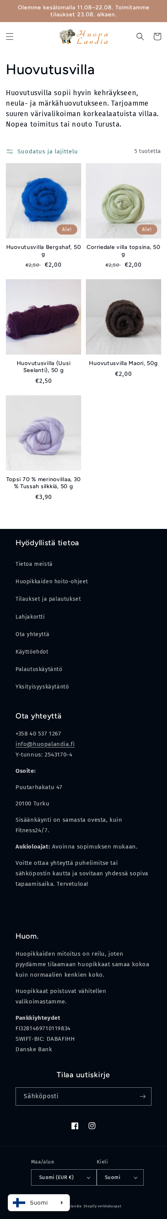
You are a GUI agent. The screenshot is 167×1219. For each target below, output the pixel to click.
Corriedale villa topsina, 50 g (123, 250)
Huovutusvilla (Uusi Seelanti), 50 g (44, 367)
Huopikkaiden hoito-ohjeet (52, 581)
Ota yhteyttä (32, 634)
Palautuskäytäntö (39, 669)
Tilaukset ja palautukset (48, 599)
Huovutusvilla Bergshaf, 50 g (43, 250)
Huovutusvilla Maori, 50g (123, 363)
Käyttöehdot (32, 652)
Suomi (112, 1177)
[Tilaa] (142, 1096)
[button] (9, 36)
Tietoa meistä (34, 564)
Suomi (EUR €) (56, 1177)
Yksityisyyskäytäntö (42, 686)
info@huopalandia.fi (45, 744)
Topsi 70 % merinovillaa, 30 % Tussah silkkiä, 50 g (43, 483)
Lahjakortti (30, 617)
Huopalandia (70, 1206)
